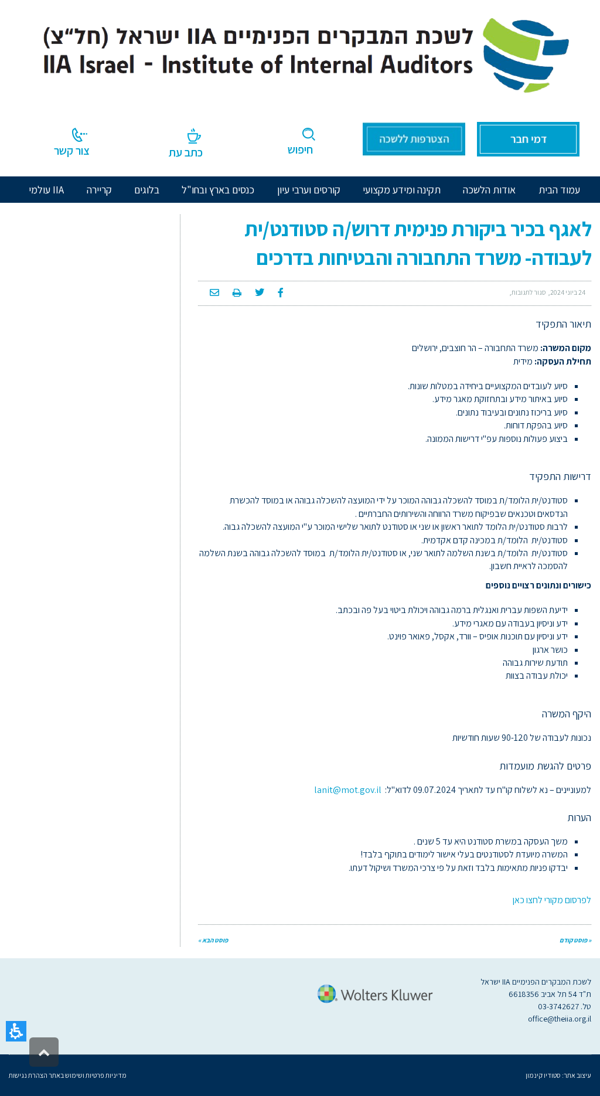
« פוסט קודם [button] (575, 940)
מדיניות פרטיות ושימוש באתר (87, 1075)
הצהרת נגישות (28, 1075)
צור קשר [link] (72, 150)
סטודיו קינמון (543, 1075)
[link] (300, 52)
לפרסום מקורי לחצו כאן (552, 900)
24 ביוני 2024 (567, 292)
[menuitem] (489, 189)
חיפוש (300, 149)
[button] (16, 1031)
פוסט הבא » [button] (213, 940)
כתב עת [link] (186, 152)
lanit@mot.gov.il (347, 790)
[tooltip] (567, 292)
